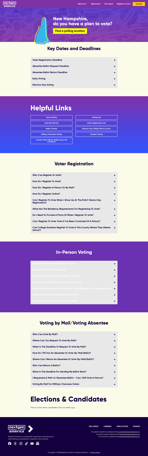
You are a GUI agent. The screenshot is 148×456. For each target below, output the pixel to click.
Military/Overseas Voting (51, 134)
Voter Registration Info (96, 123)
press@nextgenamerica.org (130, 434)
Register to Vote (123, 4)
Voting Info (96, 117)
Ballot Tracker (51, 129)
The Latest (108, 4)
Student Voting (96, 134)
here (73, 408)
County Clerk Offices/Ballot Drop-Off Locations (51, 141)
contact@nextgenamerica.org (128, 432)
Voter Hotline (51, 117)
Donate (139, 4)
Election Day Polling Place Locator (96, 129)
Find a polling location (70, 31)
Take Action (95, 4)
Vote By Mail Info (52, 123)
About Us (81, 4)
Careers (107, 426)
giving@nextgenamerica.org (129, 436)
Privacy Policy (95, 452)
